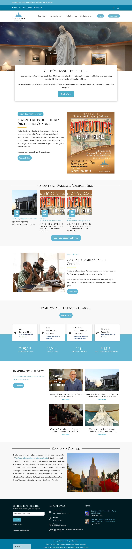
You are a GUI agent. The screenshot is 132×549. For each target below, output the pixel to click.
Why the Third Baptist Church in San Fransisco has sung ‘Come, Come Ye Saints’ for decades (65, 431)
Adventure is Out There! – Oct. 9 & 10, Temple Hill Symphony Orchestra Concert (51, 227)
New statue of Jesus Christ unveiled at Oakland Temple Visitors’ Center (102, 431)
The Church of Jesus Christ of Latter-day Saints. (31, 458)
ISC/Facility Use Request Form (21, 530)
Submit (17, 520)
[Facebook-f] (114, 8)
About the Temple (55, 16)
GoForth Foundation (66, 544)
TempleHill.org (47, 547)
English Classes (17, 525)
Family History (73, 254)
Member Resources (86, 16)
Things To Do (41, 16)
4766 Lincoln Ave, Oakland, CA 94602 (23, 8)
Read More (66, 399)
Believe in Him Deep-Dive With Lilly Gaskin (103, 512)
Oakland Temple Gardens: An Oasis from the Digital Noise (65, 395)
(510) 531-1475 (38, 8)
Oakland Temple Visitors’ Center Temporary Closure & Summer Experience (102, 396)
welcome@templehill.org (61, 513)
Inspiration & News (71, 16)
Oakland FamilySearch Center (86, 261)
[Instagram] (118, 8)
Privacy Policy (74, 541)
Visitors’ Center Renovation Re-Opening (23, 223)
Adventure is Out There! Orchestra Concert (38, 122)
